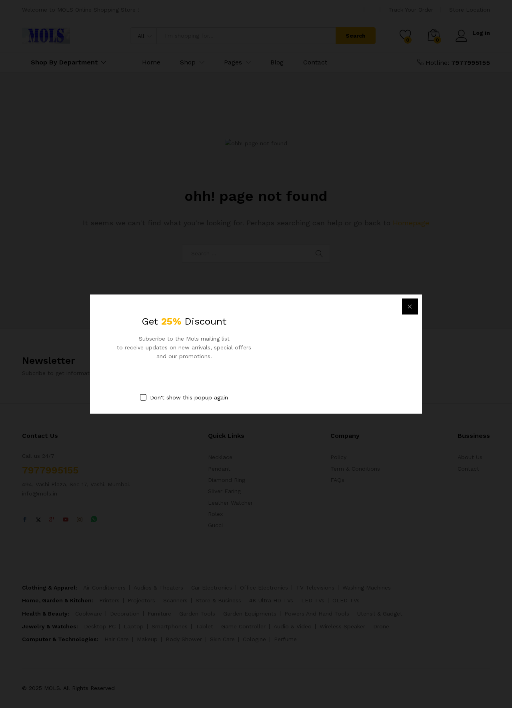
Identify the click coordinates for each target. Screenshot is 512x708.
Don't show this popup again (189, 397)
